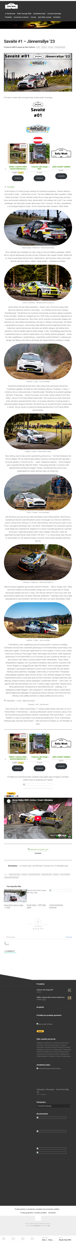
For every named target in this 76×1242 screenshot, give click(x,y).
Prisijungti (68, 937)
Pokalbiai (8, 17)
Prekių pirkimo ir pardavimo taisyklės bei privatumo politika (37, 1209)
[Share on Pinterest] (23, 1239)
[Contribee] (25, 6)
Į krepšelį (17, 178)
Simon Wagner (65, 874)
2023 (38, 47)
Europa (50, 47)
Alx (49, 1225)
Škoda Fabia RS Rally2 (12, 877)
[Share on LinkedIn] (33, 1239)
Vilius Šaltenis (30, 47)
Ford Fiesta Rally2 (34, 874)
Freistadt (10, 187)
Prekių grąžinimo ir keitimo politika (33, 1213)
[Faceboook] (23, 6)
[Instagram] (28, 6)
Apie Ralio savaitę (44, 17)
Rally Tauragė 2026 (24, 14)
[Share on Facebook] (14, 1239)
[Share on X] (5, 1239)
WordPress (37, 1225)
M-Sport (56, 874)
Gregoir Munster (47, 874)
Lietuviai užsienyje (54, 14)
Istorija (33, 17)
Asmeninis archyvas (21, 17)
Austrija (44, 47)
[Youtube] (30, 6)
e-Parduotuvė (10, 14)
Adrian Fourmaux (14, 874)
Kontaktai (56, 17)
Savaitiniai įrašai (39, 14)
